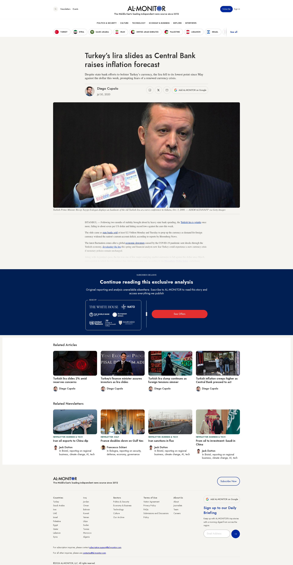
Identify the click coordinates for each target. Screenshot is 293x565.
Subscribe (226, 9)
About (176, 501)
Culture (124, 23)
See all (233, 31)
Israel (55, 517)
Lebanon (57, 532)
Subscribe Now (229, 481)
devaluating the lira (112, 246)
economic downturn (135, 242)
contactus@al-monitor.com (94, 552)
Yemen (86, 517)
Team (176, 509)
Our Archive (118, 517)
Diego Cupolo (107, 88)
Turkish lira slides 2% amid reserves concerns (70, 380)
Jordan (86, 501)
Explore (177, 23)
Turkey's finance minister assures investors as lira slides (121, 380)
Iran (54, 509)
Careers (177, 513)
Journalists (178, 505)
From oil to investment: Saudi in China (215, 442)
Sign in (237, 9)
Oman (86, 505)
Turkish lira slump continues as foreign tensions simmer (167, 380)
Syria (55, 536)
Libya (85, 521)
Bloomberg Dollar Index (176, 260)
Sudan (86, 525)
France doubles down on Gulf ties (122, 441)
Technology (138, 23)
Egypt (55, 525)
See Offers (179, 314)
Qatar (55, 529)
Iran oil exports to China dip (70, 441)
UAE (55, 513)
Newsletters (65, 9)
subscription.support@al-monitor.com (105, 547)
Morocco (87, 532)
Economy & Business (159, 23)
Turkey (56, 501)
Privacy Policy (149, 505)
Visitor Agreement (151, 501)
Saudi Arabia (59, 505)
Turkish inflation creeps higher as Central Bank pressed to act (217, 380)
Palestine (57, 521)
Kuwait (86, 513)
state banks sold (110, 232)
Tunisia (86, 529)
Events (75, 9)
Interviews (190, 23)
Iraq (85, 497)
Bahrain (86, 509)
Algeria (86, 536)
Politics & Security (106, 23)
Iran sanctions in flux (161, 441)
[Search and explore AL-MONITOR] (55, 9)
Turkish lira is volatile (191, 222)
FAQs (145, 509)
